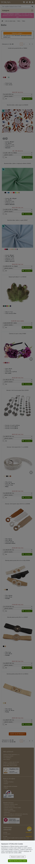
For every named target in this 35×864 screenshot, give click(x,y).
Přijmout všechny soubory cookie (17, 860)
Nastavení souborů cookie (17, 856)
